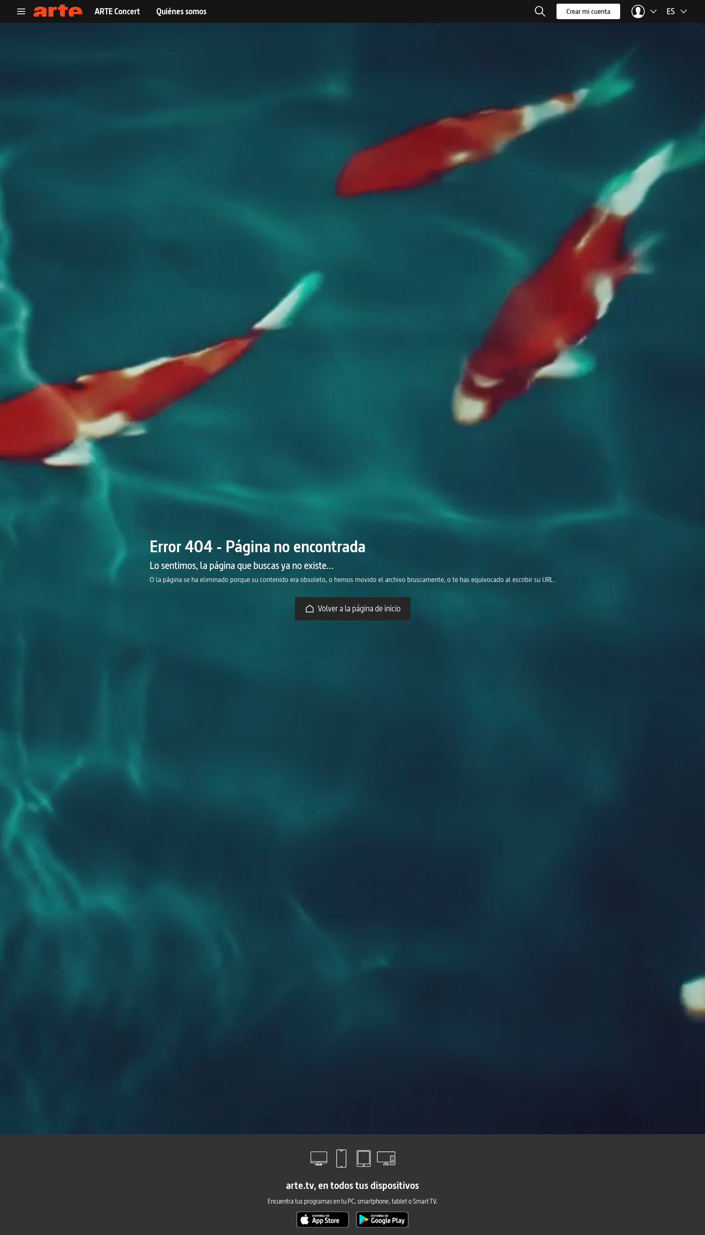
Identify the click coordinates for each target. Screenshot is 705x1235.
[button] (540, 11)
